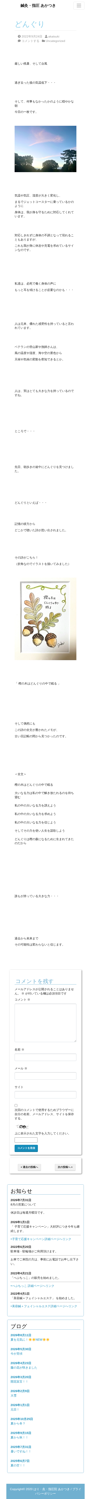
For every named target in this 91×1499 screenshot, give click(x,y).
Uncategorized (55, 41)
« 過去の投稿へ (29, 1167)
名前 (19, 1049)
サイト (19, 1087)
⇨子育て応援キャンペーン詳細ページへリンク (41, 1239)
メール (21, 1068)
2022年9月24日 (31, 36)
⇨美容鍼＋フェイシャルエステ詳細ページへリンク (44, 1306)
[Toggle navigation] (78, 5)
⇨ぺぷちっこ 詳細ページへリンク (32, 1285)
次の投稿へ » (65, 1167)
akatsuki (53, 36)
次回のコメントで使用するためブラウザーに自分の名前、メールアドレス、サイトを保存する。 (44, 1114)
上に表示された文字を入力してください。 (43, 1133)
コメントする (30, 41)
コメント (22, 999)
